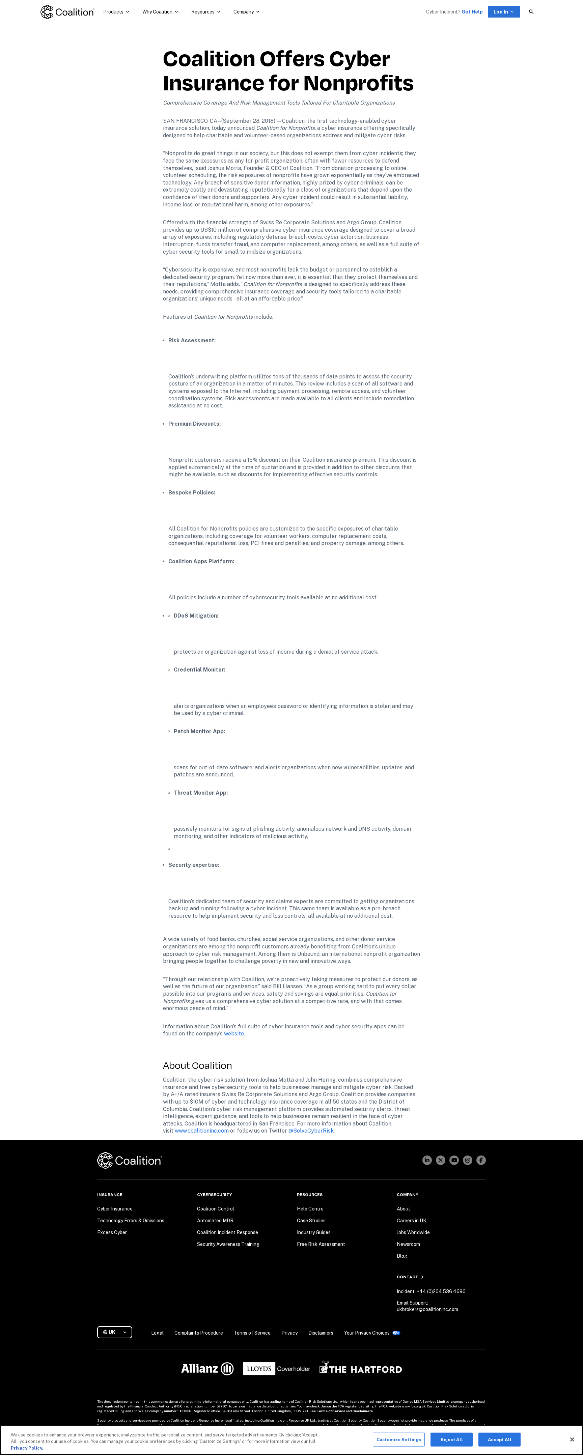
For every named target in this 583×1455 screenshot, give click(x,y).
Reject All (452, 1439)
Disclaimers (363, 1411)
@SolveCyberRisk (311, 1131)
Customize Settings (399, 1439)
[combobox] (117, 1332)
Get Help (472, 12)
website (234, 1033)
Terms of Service (330, 1411)
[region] (291, 1440)
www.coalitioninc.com (202, 1131)
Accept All (499, 1439)
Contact (407, 1277)
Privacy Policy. (27, 1448)
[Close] (572, 1439)
